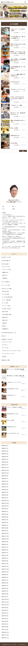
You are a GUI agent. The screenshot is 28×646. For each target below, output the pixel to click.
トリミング (4, 285)
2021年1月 (4, 629)
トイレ (4, 302)
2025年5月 (4, 486)
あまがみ (5, 291)
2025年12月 (4, 467)
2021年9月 (4, 607)
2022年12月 (4, 566)
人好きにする (6, 308)
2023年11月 (4, 536)
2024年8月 (4, 511)
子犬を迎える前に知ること (8, 332)
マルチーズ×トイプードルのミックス (11, 350)
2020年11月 (4, 635)
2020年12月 (4, 632)
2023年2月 (4, 560)
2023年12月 (4, 533)
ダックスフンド (6, 342)
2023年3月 (4, 558)
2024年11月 (4, 503)
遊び (4, 320)
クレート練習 (6, 300)
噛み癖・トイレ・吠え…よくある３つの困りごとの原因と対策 (18, 52)
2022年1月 (4, 596)
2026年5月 (4, 453)
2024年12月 (4, 500)
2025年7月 (4, 481)
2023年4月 (4, 555)
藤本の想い (4, 360)
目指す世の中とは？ (15, 135)
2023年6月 (4, 549)
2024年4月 (4, 522)
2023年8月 (4, 544)
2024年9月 (4, 508)
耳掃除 (4, 278)
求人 (3, 336)
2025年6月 (4, 484)
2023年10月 (4, 539)
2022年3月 (4, 591)
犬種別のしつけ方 (6, 339)
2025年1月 (4, 497)
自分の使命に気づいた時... (13, 388)
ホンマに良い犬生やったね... (13, 433)
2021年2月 (4, 626)
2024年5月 (4, 519)
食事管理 (5, 329)
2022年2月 (4, 593)
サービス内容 (5, 281)
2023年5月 (4, 552)
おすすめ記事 (5, 260)
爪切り (4, 275)
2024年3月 (4, 525)
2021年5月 (4, 618)
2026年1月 (4, 464)
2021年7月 (4, 613)
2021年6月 (4, 615)
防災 (4, 326)
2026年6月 (4, 451)
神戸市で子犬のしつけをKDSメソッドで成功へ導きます (15, 644)
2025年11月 (4, 470)
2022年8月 (4, 577)
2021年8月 (4, 610)
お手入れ (4, 264)
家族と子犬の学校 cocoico (7, 2)
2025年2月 (4, 495)
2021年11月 (4, 602)
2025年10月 (4, 473)
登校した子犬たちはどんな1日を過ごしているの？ (18, 44)
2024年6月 (4, 517)
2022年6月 (4, 582)
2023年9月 (4, 541)
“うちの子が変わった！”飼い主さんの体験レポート (18, 37)
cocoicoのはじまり (15, 82)
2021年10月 (4, 604)
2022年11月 (4, 569)
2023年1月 (4, 563)
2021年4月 (4, 621)
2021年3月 (4, 624)
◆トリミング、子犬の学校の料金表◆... (16, 369)
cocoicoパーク (5, 257)
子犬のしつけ (5, 288)
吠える (4, 311)
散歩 (4, 317)
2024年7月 (4, 514)
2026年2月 (4, 462)
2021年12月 (4, 599)
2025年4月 (4, 489)
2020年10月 (4, 637)
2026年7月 (4, 448)
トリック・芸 (6, 305)
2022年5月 (4, 585)
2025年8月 (4, 478)
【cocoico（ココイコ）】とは (18, 89)
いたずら (5, 294)
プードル (5, 347)
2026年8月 (4, 445)
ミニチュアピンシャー (8, 353)
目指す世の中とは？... (12, 426)
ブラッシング (6, 269)
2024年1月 (4, 530)
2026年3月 (4, 459)
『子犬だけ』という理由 (16, 105)
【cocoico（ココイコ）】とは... (14, 382)
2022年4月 (4, 588)
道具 (4, 323)
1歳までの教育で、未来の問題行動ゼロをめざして (18, 59)
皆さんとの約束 (14, 128)
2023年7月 (4, 547)
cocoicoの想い (14, 143)
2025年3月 (4, 492)
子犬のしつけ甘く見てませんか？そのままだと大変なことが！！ (17, 98)
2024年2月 (4, 528)
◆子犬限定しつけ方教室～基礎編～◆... (16, 375)
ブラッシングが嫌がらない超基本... (15, 407)
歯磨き (4, 272)
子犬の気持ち (6, 314)
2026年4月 (4, 456)
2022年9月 (4, 574)
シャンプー (5, 266)
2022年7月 (4, 580)
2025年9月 (4, 475)
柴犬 (4, 356)
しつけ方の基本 (6, 297)
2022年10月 (4, 571)
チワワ (4, 345)
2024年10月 (4, 506)
